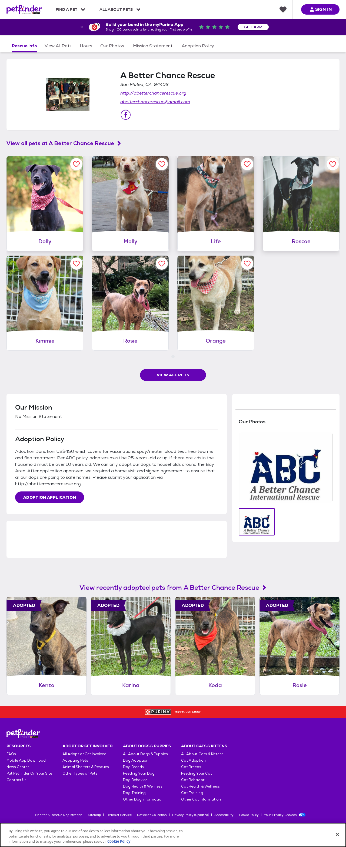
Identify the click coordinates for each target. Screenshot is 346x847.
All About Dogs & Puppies (145, 754)
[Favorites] (283, 9)
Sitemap (94, 815)
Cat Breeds (191, 767)
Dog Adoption (135, 760)
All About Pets (116, 9)
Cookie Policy (249, 815)
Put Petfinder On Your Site (29, 773)
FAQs (11, 754)
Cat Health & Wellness (200, 786)
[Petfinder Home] (24, 9)
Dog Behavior (135, 780)
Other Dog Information (143, 799)
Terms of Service (119, 815)
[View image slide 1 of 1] (257, 521)
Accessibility (224, 815)
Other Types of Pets (79, 773)
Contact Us (16, 780)
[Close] (337, 834)
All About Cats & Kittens (202, 754)
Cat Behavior (192, 780)
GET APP (253, 27)
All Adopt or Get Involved (84, 754)
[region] (173, 835)
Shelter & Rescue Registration (58, 815)
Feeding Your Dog (139, 773)
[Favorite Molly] (162, 164)
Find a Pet (66, 9)
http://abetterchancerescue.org (153, 93)
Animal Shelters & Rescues (85, 767)
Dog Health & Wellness (142, 786)
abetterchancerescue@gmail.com (155, 102)
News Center (17, 767)
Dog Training (134, 793)
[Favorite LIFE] (247, 164)
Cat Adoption (193, 760)
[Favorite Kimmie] (76, 263)
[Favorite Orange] (247, 263)
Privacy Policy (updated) (190, 815)
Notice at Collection (152, 815)
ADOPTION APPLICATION (49, 497)
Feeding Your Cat (196, 773)
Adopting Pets (75, 760)
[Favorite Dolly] (76, 164)
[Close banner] (81, 27)
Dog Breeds (133, 767)
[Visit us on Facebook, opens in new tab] (125, 114)
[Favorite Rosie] (162, 263)
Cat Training (192, 793)
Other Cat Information (201, 799)
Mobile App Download (26, 760)
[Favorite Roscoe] (333, 164)
